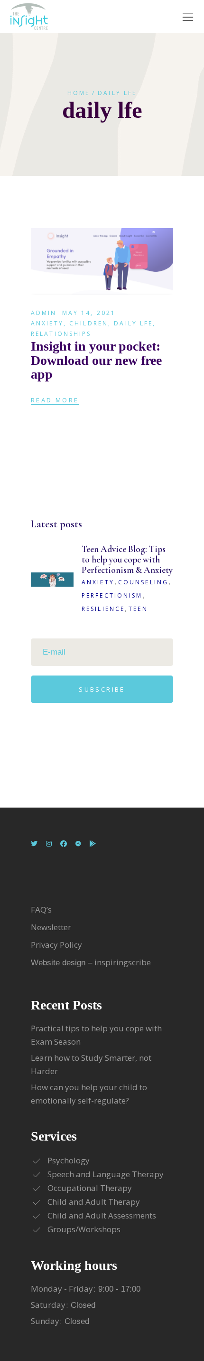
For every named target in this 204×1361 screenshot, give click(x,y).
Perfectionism (112, 595)
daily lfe (133, 323)
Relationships (61, 334)
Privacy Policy (56, 944)
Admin (44, 313)
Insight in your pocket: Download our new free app (96, 360)
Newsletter (52, 927)
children (88, 323)
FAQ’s (41, 909)
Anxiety (47, 323)
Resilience (103, 609)
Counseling (143, 582)
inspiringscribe (122, 962)
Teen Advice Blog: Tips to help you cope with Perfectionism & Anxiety (127, 559)
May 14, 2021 (89, 313)
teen (138, 609)
